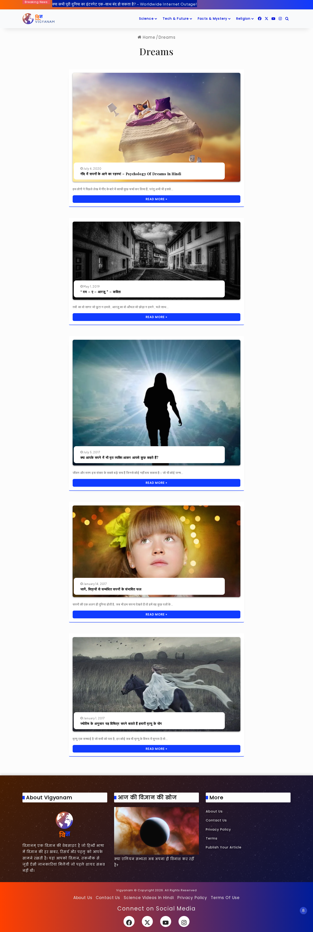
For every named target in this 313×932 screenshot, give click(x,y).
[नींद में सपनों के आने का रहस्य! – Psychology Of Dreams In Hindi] (156, 127)
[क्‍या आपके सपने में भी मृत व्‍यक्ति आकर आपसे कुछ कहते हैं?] (156, 402)
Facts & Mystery (212, 18)
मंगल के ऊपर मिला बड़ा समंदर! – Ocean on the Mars (95, 7)
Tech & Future (176, 18)
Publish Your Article (224, 847)
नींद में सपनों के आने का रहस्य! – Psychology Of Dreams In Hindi (130, 173)
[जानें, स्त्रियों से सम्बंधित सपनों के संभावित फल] (156, 551)
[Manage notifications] (303, 910)
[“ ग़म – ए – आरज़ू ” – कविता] (156, 260)
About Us (214, 811)
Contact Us (216, 820)
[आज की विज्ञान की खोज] (156, 831)
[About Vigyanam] (64, 824)
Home (148, 37)
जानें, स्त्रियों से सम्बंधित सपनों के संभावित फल (111, 589)
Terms (211, 838)
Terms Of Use (225, 897)
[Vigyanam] (38, 18)
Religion (243, 18)
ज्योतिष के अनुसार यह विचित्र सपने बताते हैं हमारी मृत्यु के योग (121, 723)
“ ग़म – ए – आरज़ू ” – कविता (100, 291)
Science (146, 18)
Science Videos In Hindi (149, 897)
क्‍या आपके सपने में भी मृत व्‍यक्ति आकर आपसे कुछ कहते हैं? (119, 457)
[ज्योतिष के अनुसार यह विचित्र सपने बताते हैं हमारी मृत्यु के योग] (156, 684)
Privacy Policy (218, 829)
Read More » (156, 199)
